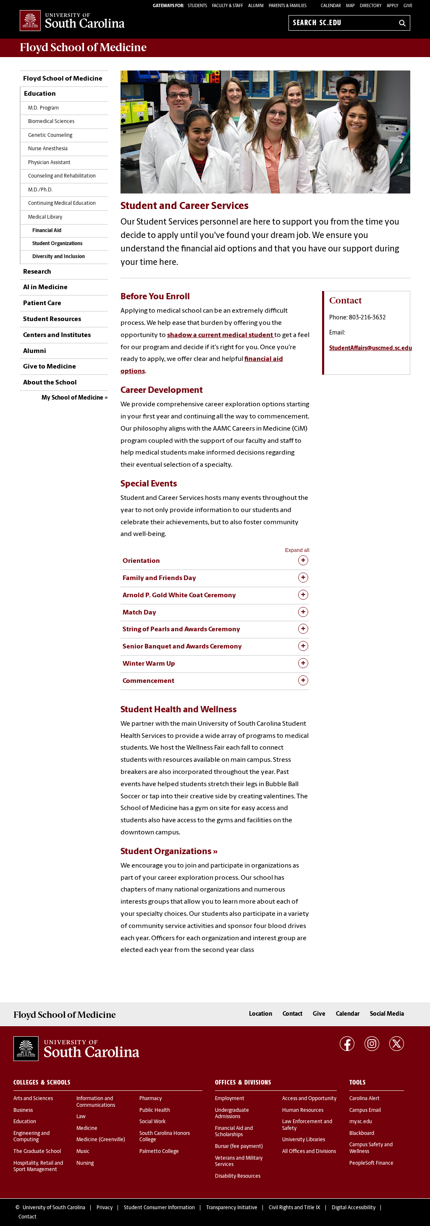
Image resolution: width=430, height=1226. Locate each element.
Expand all (297, 550)
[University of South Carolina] (76, 1049)
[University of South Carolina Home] (72, 21)
